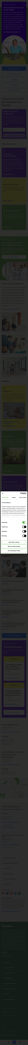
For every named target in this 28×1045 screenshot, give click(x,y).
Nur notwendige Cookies (14, 550)
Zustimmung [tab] (5, 497)
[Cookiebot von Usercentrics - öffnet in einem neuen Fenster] (20, 493)
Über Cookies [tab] (22, 497)
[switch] (24, 527)
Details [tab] (14, 497)
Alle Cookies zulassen (14, 542)
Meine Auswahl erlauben (14, 546)
